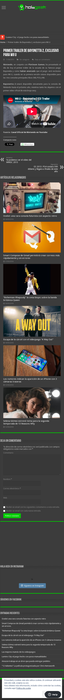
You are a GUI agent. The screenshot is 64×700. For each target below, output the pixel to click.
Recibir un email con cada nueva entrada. (23, 511)
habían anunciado (28, 71)
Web (5, 498)
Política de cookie (23, 688)
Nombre (7, 479)
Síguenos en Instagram (34, 586)
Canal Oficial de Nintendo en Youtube (29, 132)
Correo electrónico (12, 488)
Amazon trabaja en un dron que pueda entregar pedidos (26, 661)
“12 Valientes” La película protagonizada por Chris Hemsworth (28, 666)
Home (2, 42)
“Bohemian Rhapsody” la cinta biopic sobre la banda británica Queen (31, 631)
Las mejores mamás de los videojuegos (18, 652)
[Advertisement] (32, 21)
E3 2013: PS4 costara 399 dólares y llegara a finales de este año (43, 168)
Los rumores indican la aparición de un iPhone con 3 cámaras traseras (31, 640)
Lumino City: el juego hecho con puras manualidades (27, 37)
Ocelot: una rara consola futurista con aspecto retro (30, 216)
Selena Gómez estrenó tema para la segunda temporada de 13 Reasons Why (26, 422)
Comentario (8, 453)
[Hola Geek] (32, 7)
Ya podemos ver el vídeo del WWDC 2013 (18, 160)
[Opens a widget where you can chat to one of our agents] (53, 695)
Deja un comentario (42, 60)
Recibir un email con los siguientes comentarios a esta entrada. (33, 507)
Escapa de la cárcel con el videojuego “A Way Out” (28, 339)
